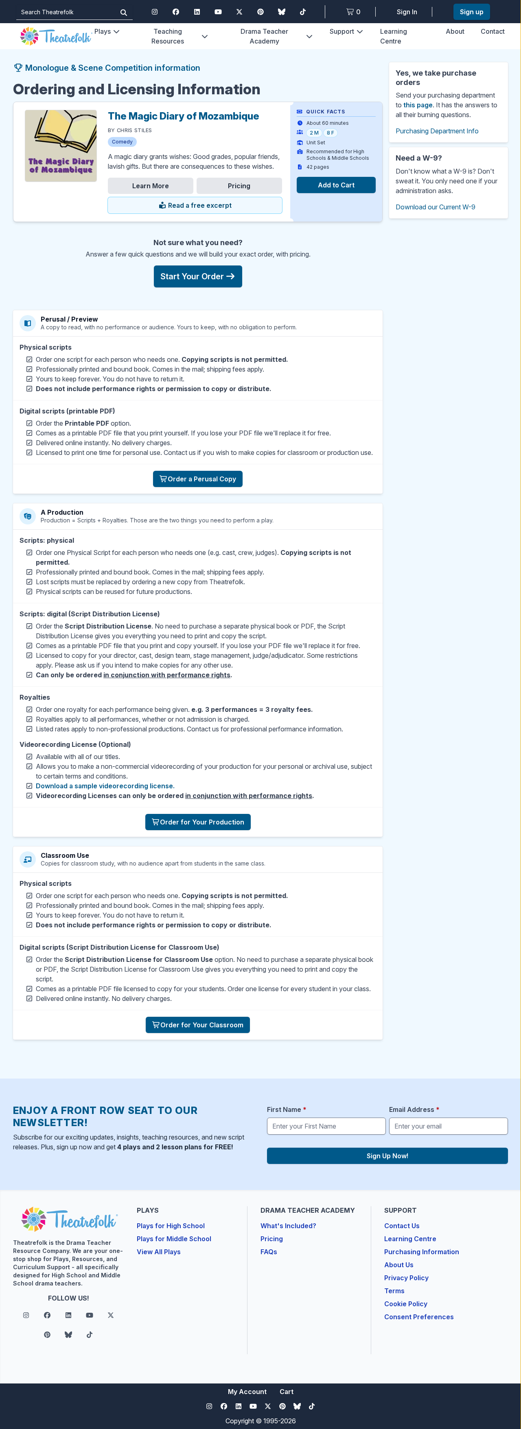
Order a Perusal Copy (202, 479)
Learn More (150, 186)
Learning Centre (410, 1239)
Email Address (414, 1109)
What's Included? (288, 1226)
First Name (286, 1109)
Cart (286, 1392)
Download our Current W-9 (435, 207)
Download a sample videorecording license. (105, 786)
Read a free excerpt (199, 205)
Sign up (472, 12)
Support (342, 31)
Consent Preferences (419, 1317)
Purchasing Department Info (437, 131)
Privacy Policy (406, 1278)
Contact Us (402, 1226)
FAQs (268, 1252)
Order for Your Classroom (201, 1025)
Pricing (239, 186)
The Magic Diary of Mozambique (183, 116)
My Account (247, 1392)
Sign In (407, 12)
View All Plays (159, 1252)
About (455, 31)
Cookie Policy (405, 1304)
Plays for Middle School (174, 1239)
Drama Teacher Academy (264, 36)
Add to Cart (336, 185)
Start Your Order (192, 276)
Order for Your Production (202, 822)
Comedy (122, 142)
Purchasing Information (421, 1252)
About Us (399, 1265)
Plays (102, 31)
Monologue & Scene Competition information (111, 68)
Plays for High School (171, 1226)
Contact (493, 31)
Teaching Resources (167, 36)
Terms (394, 1291)
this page (418, 105)
